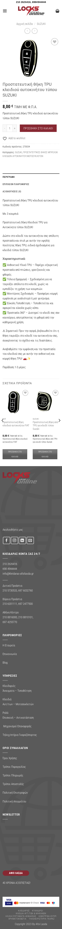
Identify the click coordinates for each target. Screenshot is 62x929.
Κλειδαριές (24, 910)
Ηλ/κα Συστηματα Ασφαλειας (21, 916)
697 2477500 (25, 603)
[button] (5, 10)
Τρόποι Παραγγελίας (14, 766)
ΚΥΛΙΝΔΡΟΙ (37, 910)
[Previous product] (35, 31)
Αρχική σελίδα (24, 24)
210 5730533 (10, 590)
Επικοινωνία (10, 654)
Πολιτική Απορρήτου (14, 801)
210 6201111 (10, 603)
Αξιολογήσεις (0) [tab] (12, 191)
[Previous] (3, 427)
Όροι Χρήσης (10, 758)
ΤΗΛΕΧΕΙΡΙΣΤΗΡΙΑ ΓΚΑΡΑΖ (42, 918)
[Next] (59, 427)
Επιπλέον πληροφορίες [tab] (16, 184)
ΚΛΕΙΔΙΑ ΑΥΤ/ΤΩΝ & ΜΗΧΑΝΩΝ (31, 913)
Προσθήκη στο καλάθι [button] (15, 454)
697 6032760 (25, 590)
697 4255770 (10, 622)
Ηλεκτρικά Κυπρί (47, 916)
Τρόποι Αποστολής (13, 784)
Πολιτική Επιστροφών (15, 792)
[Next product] (27, 31)
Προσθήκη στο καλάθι (38, 128)
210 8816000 (10, 617)
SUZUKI (41, 24)
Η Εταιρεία (9, 645)
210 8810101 (25, 617)
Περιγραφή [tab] (9, 177)
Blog (5, 662)
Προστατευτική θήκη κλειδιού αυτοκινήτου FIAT (16, 424)
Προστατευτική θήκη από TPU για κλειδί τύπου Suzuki (45, 425)
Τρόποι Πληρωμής (13, 775)
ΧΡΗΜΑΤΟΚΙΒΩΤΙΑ (17, 918)
